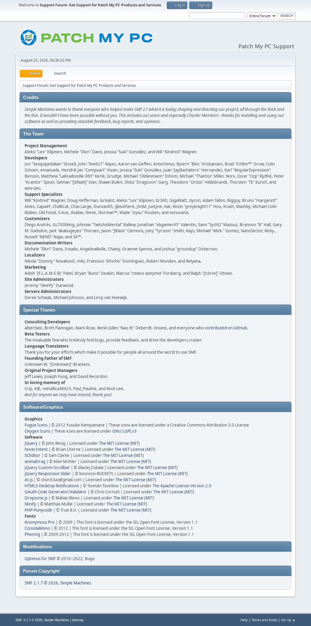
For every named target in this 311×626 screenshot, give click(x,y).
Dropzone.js (36, 498)
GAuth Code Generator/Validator (56, 492)
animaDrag (35, 461)
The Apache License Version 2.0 (181, 485)
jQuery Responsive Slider (48, 473)
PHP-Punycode (38, 510)
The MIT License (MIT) (119, 443)
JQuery (31, 443)
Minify (30, 504)
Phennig (32, 534)
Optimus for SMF (40, 558)
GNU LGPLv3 (124, 431)
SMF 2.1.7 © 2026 (41, 583)
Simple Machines (75, 583)
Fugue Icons (36, 425)
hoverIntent (36, 449)
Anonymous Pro (40, 522)
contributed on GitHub (226, 328)
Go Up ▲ (288, 619)
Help (244, 619)
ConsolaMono (37, 528)
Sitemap (78, 620)
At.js (29, 479)
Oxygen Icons (37, 431)
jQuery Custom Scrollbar (47, 467)
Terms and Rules (264, 619)
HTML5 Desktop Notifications (52, 485)
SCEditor (32, 455)
